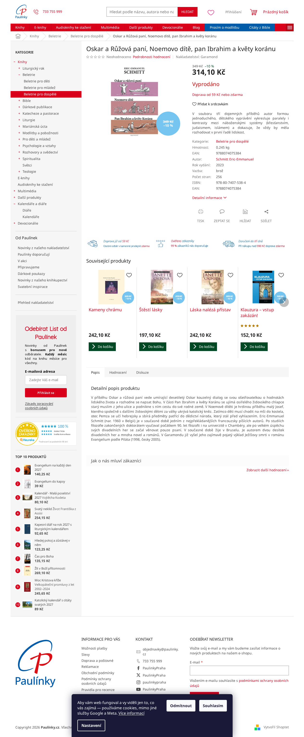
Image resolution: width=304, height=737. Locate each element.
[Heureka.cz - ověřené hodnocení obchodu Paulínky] (46, 433)
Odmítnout (181, 705)
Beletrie (29, 74)
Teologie (29, 171)
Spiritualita (31, 158)
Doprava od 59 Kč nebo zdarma (217, 94)
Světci (27, 165)
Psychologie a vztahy (39, 145)
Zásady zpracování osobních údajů (39, 405)
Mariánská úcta (35, 126)
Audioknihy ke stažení (35, 184)
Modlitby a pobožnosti (40, 133)
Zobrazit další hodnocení (266, 470)
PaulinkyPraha (154, 668)
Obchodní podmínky (97, 673)
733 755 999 (152, 661)
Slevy (85, 654)
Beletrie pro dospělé (40, 94)
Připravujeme (28, 267)
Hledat (187, 11)
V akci (22, 261)
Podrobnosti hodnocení (151, 56)
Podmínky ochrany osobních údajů (96, 681)
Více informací (131, 713)
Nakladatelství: (197, 56)
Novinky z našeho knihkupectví (42, 280)
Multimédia (27, 191)
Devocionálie (28, 223)
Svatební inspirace (33, 286)
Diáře (27, 210)
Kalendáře (31, 216)
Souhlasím (213, 705)
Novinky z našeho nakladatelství (43, 248)
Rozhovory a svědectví (40, 152)
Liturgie (29, 120)
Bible (27, 100)
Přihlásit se (45, 393)
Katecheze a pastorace (41, 113)
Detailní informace (207, 197)
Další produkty (29, 197)
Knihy (22, 62)
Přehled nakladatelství (36, 302)
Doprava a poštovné (97, 660)
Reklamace (90, 666)
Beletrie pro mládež (40, 87)
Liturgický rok (33, 68)
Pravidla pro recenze (98, 689)
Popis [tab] (95, 372)
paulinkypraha (154, 682)
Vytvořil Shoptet (276, 727)
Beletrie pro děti (37, 81)
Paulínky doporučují (34, 254)
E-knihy (24, 178)
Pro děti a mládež (37, 139)
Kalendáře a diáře (32, 203)
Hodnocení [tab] (118, 372)
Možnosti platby (94, 648)
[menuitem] (20, 27)
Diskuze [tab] (142, 372)
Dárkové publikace (37, 107)
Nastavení (91, 725)
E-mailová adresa (40, 371)
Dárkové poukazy (31, 273)
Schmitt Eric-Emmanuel (235, 159)
